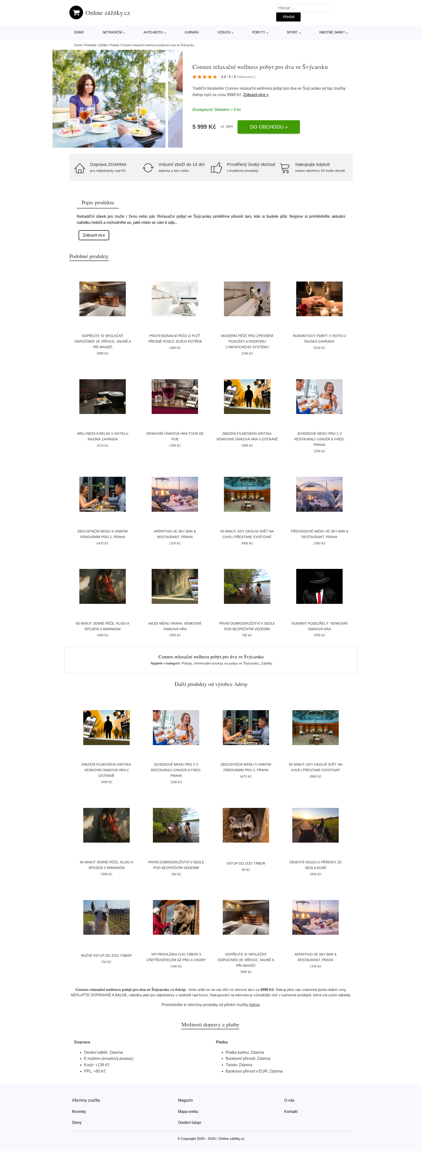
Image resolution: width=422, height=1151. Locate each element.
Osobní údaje (189, 1122)
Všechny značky (86, 1100)
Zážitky (103, 45)
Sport (292, 32)
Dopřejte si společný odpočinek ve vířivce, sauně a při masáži (102, 341)
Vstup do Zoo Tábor (246, 863)
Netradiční (112, 32)
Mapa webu (188, 1111)
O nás (289, 1100)
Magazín (185, 1100)
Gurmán (192, 32)
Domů (79, 32)
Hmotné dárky (332, 32)
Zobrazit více (94, 235)
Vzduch (223, 32)
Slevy (77, 1122)
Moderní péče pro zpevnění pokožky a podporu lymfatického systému (247, 341)
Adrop (197, 95)
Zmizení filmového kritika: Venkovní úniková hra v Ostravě (106, 770)
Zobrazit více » (256, 95)
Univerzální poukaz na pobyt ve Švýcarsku (226, 663)
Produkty (90, 45)
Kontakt (290, 1111)
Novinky (79, 1111)
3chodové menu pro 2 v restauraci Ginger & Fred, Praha (319, 439)
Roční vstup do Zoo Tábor (106, 955)
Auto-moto (153, 32)
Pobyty (258, 32)
